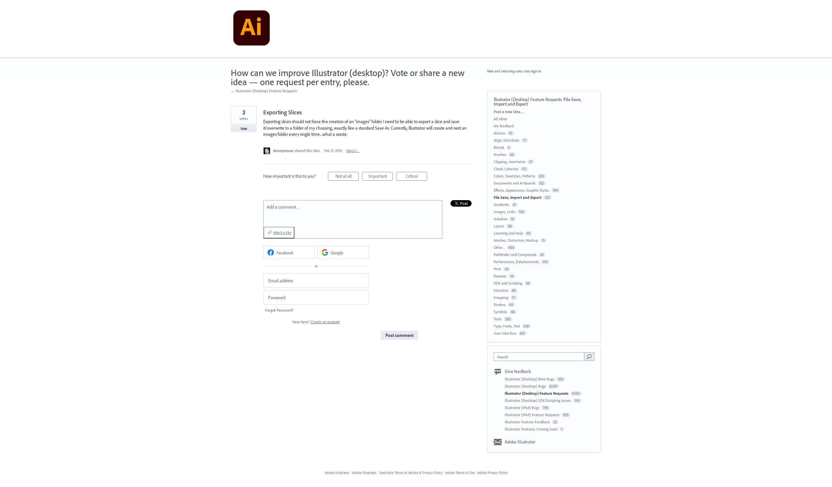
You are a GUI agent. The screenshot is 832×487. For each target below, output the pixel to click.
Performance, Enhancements (516, 261)
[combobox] (540, 356)
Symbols (500, 311)
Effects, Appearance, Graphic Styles (521, 190)
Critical (416, 177)
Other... (499, 247)
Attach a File (282, 232)
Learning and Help (508, 233)
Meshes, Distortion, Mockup (516, 240)
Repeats (500, 276)
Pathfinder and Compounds (515, 254)
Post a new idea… (509, 111)
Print (497, 268)
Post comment (399, 335)
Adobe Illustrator (520, 442)
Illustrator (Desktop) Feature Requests (528, 99)
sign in (536, 71)
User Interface (505, 333)
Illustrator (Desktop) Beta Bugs (530, 379)
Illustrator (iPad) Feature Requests (533, 414)
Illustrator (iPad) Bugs (522, 407)
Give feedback (518, 371)
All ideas (500, 118)
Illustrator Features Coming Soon (531, 429)
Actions (499, 133)
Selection (501, 290)
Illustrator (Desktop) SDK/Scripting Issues (538, 400)
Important (381, 177)
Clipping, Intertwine (510, 161)
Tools (498, 318)
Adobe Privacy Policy (492, 472)
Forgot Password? (279, 310)
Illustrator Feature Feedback (528, 421)
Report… (352, 150)
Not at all (347, 177)
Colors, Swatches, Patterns (514, 175)
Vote (243, 128)
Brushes (500, 154)
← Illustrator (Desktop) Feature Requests (264, 90)
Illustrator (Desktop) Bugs (526, 386)
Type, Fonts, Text (507, 326)
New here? (316, 321)
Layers (499, 226)
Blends (499, 147)
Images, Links (504, 211)
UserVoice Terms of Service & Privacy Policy (411, 472)
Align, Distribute (506, 140)
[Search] (589, 356)
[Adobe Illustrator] (251, 29)
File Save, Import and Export (517, 197)
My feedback (504, 125)
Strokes (500, 304)
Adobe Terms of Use (459, 472)
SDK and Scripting (508, 283)
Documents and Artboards (515, 183)
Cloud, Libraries (506, 168)
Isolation (500, 218)
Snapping (501, 297)
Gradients (501, 204)
